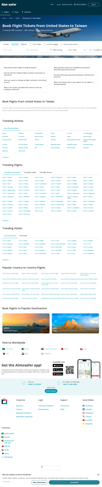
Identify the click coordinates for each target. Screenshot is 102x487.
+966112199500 (34, 384)
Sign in (94, 4)
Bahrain (7, 446)
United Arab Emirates (9, 442)
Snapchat (89, 424)
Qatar (6, 453)
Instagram (89, 413)
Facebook (89, 406)
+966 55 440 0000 (69, 384)
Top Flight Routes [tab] (45, 172)
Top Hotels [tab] (23, 236)
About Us (19, 406)
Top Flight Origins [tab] (30, 172)
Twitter (88, 417)
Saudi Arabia (9, 433)
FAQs (62, 409)
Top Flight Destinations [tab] (12, 172)
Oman (6, 450)
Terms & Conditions (46, 406)
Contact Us (64, 406)
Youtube (88, 420)
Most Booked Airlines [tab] (11, 128)
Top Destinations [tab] (10, 236)
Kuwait (7, 437)
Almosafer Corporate (24, 417)
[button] (6, 44)
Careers (19, 409)
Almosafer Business (23, 413)
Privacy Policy (43, 409)
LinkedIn (88, 409)
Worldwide (8, 457)
